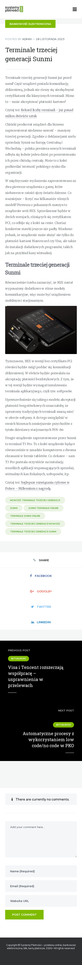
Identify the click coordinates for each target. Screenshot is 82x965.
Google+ (44, 591)
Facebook (43, 576)
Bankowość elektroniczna (30, 23)
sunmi (14, 508)
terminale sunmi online (25, 515)
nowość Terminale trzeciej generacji (35, 500)
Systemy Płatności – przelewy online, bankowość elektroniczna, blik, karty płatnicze (41, 947)
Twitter (44, 607)
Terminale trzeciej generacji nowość (35, 523)
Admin (27, 39)
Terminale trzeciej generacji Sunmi (33, 531)
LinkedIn (44, 622)
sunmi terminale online (43, 508)
